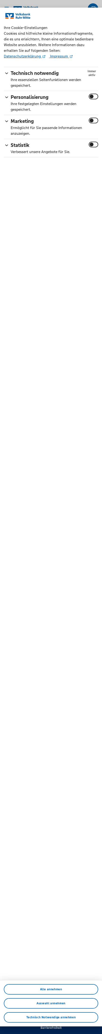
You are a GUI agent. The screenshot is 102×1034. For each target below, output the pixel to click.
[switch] (93, 96)
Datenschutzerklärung (23, 56)
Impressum (59, 56)
